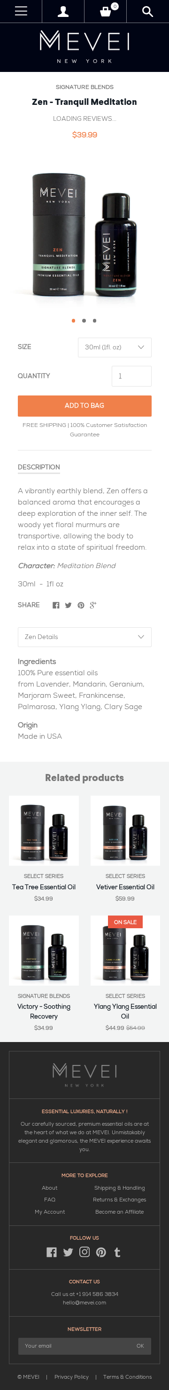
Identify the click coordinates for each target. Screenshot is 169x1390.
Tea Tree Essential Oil (44, 887)
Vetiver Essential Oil (125, 887)
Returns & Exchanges (119, 1200)
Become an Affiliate (119, 1212)
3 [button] (95, 321)
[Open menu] (21, 11)
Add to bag (84, 406)
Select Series (43, 876)
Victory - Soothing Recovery (43, 1011)
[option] (84, 230)
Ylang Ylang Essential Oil (125, 1011)
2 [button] (84, 321)
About (49, 1188)
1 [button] (74, 321)
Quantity (34, 376)
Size (24, 347)
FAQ (49, 1200)
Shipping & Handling (119, 1188)
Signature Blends (85, 87)
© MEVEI (28, 1377)
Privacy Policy (72, 1377)
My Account (50, 1212)
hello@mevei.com (84, 1303)
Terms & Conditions (127, 1377)
